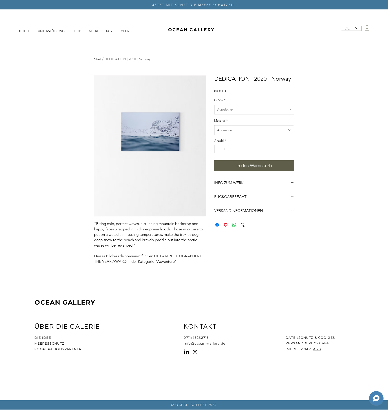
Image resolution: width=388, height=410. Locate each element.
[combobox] (254, 110)
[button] (367, 28)
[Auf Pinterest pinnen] (225, 224)
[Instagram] (195, 352)
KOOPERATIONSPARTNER (58, 349)
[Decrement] (217, 149)
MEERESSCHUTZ (49, 343)
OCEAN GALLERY (65, 302)
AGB (317, 349)
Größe (219, 100)
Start (97, 59)
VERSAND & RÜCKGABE (307, 343)
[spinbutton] (224, 149)
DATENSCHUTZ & (302, 338)
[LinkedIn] (186, 352)
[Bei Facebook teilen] (217, 224)
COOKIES (326, 338)
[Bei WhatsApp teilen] (234, 224)
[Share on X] (242, 224)
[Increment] (231, 149)
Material (221, 120)
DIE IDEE (42, 338)
